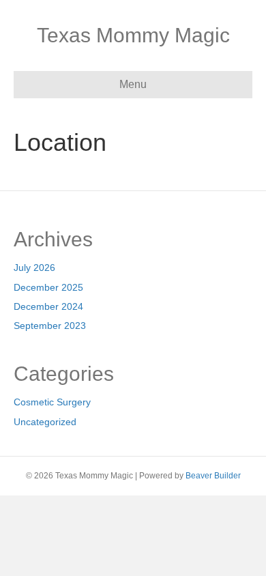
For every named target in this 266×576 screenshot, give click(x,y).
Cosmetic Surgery (52, 402)
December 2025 (48, 287)
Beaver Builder (213, 475)
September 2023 (50, 325)
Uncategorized (45, 421)
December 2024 (48, 306)
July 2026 (34, 267)
